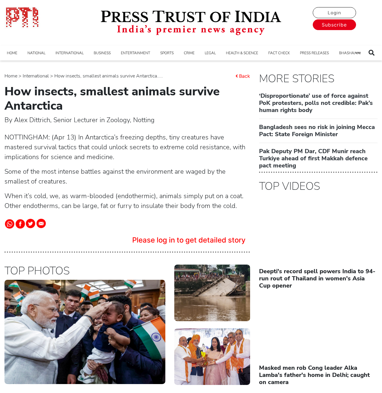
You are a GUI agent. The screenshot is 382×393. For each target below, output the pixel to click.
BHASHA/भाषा (350, 53)
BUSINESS (102, 53)
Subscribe (334, 25)
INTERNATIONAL (70, 53)
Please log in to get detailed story (189, 240)
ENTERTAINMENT (135, 53)
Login (334, 13)
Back (244, 76)
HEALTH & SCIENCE (242, 53)
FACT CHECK (279, 53)
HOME (12, 53)
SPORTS (167, 53)
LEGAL (210, 53)
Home (10, 76)
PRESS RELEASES (314, 53)
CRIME (189, 53)
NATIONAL (36, 53)
